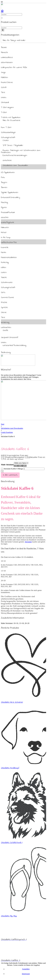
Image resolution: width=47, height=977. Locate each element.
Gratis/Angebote (7, 432)
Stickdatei (28, 542)
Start (2, 424)
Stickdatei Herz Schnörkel (12, 702)
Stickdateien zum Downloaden (12, 428)
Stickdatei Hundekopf (10, 767)
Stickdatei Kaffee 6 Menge (13, 469)
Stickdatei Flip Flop (9, 916)
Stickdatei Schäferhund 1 (11, 842)
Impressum (26, 974)
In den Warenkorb (10, 475)
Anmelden (26, 969)
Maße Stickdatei (7, 465)
